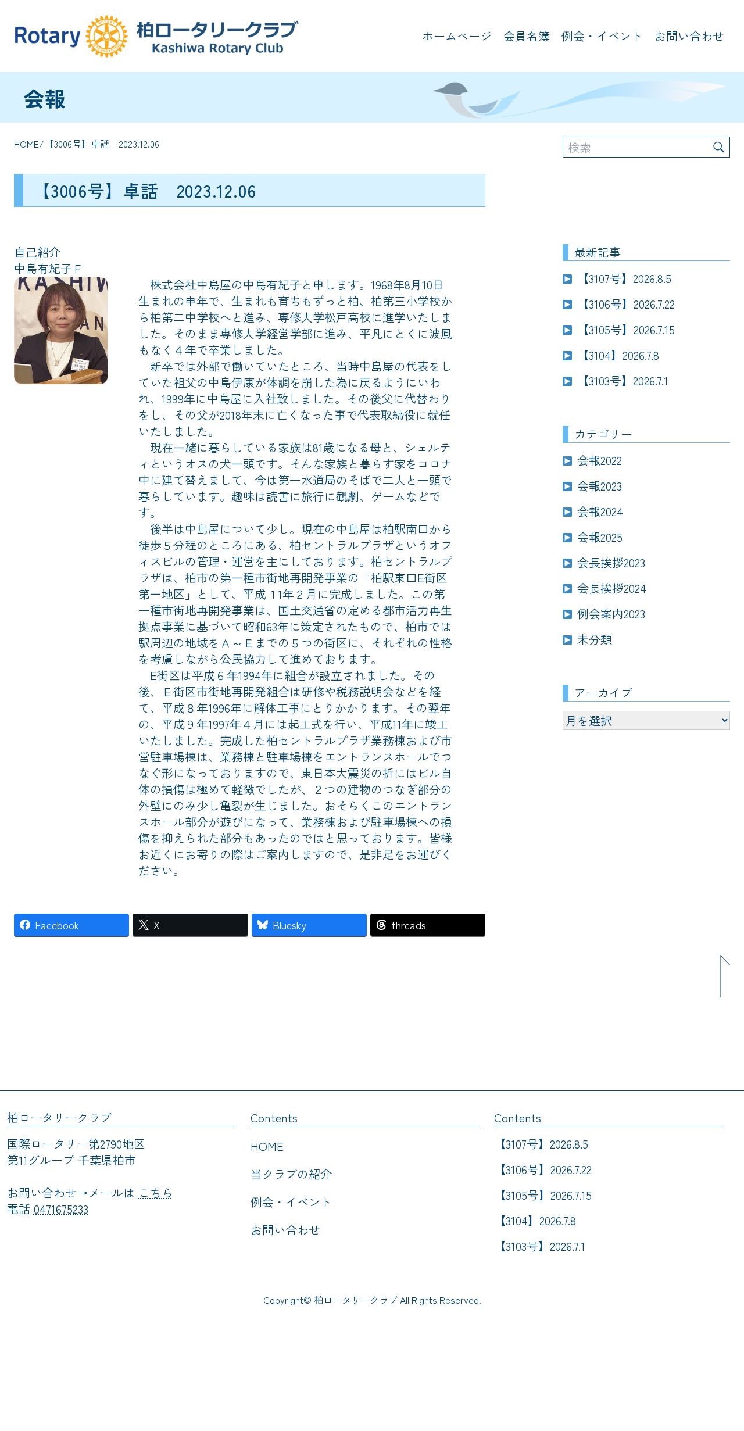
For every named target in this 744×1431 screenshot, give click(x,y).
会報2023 (599, 485)
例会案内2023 (611, 613)
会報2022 (599, 460)
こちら (155, 1192)
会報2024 (600, 511)
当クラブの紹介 (291, 1173)
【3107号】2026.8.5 (624, 278)
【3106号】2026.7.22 (626, 303)
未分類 (594, 639)
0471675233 (61, 1208)
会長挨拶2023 (611, 562)
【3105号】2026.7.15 (626, 329)
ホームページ (457, 35)
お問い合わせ (689, 35)
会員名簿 (526, 35)
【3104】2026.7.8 (618, 354)
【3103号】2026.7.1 (622, 380)
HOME (26, 144)
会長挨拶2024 (611, 587)
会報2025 (600, 536)
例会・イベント (602, 35)
